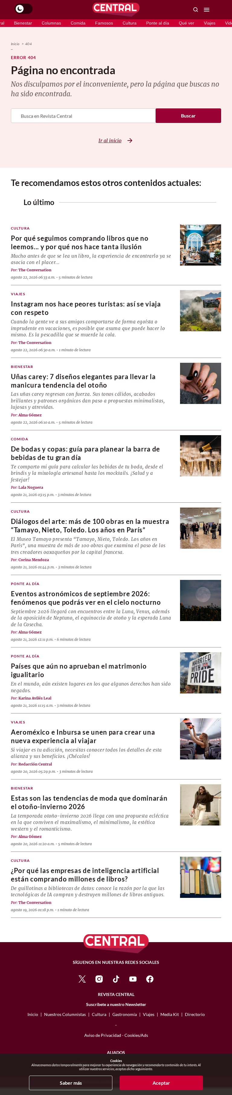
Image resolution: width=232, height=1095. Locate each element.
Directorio (195, 1014)
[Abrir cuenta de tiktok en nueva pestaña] (116, 978)
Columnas (51, 23)
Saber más (71, 1083)
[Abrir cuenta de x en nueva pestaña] (82, 978)
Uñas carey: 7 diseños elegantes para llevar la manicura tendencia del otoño (83, 380)
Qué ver (186, 23)
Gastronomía (124, 1014)
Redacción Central (35, 764)
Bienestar (23, 23)
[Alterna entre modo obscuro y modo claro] (23, 9)
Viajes (209, 23)
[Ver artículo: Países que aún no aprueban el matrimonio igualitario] (200, 672)
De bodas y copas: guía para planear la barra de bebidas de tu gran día (85, 453)
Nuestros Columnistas (65, 1014)
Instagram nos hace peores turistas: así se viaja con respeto (86, 308)
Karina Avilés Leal (34, 698)
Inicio (15, 43)
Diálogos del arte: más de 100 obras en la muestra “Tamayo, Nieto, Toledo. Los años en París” (90, 525)
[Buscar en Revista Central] (195, 9)
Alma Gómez (30, 415)
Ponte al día (157, 23)
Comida (78, 23)
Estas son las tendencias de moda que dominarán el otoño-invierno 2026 (89, 802)
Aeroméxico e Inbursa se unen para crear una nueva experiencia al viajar (83, 736)
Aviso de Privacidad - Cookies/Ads (116, 1035)
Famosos (104, 23)
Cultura (130, 23)
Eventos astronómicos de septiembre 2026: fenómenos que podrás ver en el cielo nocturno (86, 598)
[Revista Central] (116, 10)
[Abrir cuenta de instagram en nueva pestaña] (99, 978)
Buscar (188, 115)
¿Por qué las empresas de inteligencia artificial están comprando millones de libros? (85, 874)
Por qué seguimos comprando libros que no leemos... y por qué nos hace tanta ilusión (79, 242)
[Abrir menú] (206, 9)
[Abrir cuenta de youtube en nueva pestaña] (133, 978)
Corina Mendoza (33, 559)
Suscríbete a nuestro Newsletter (116, 1004)
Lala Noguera (30, 487)
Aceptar (161, 1083)
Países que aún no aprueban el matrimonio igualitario (79, 670)
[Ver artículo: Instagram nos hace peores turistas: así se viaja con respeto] (200, 310)
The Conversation (34, 270)
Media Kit (169, 1014)
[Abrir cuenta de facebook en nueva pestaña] (149, 978)
